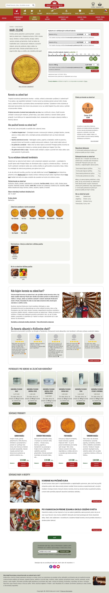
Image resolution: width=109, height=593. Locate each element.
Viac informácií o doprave (45, 322)
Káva (24, 13)
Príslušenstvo (66, 13)
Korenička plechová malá (16, 390)
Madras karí (22, 175)
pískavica (47, 185)
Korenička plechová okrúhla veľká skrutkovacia (48, 391)
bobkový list (55, 185)
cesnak (21, 183)
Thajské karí (52, 172)
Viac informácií (94, 141)
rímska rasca (63, 183)
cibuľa (16, 183)
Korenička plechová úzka (81, 390)
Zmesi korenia (34, 18)
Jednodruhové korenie (18, 18)
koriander (36, 183)
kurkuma (11, 183)
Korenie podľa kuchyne (100, 18)
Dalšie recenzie (94, 360)
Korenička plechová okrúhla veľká (32, 390)
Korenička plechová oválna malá (65, 390)
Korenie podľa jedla (81, 18)
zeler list (33, 185)
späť (54, 537)
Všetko (4, 18)
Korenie (16, 14)
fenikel (27, 185)
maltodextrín (28, 183)
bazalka (62, 185)
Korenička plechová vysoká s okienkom (97, 390)
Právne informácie (66, 591)
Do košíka (16, 403)
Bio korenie (47, 18)
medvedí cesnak (19, 185)
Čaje (32, 13)
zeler (67, 185)
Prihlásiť (93, 7)
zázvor (52, 183)
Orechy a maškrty (52, 13)
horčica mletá (44, 183)
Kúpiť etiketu (88, 121)
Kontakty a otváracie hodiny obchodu (23, 322)
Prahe (85, 81)
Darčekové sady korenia (63, 18)
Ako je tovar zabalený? (26, 86)
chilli (56, 183)
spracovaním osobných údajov (63, 554)
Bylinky (39, 13)
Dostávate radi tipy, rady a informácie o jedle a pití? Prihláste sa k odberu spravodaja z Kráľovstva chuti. (54, 546)
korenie (10, 185)
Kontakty (92, 13)
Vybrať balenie (23, 464)
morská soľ (40, 185)
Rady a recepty (80, 13)
